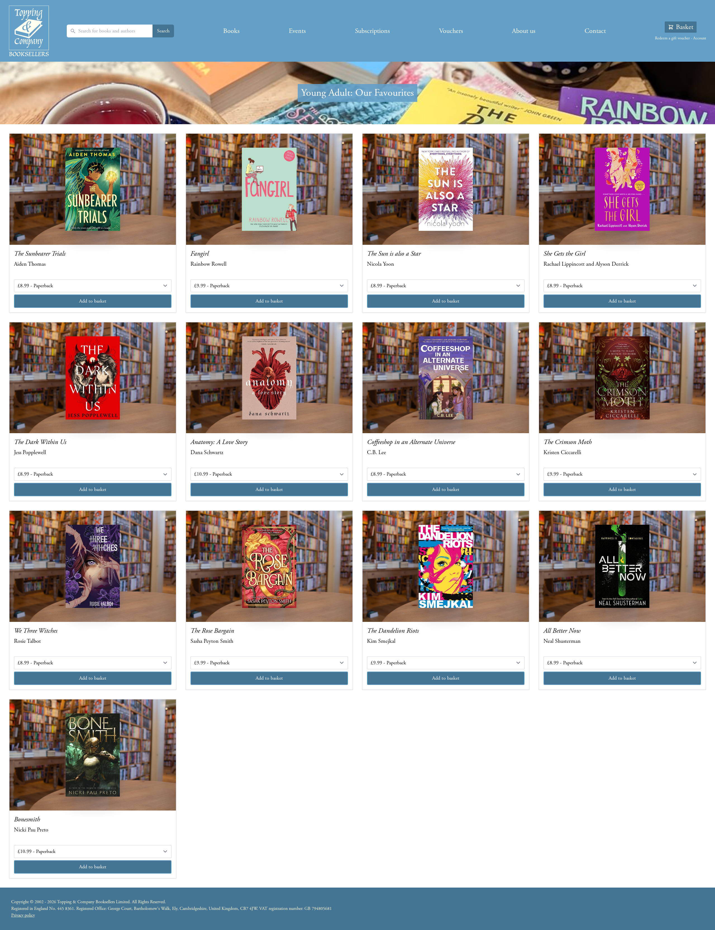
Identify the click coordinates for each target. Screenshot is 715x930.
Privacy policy (23, 915)
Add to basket (92, 301)
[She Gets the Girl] (622, 189)
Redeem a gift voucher (672, 38)
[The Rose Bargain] (269, 566)
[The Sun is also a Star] (446, 189)
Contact (595, 31)
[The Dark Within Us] (92, 377)
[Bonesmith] (92, 755)
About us (523, 31)
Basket (684, 27)
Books (231, 31)
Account (699, 38)
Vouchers (451, 31)
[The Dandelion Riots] (446, 566)
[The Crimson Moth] (622, 377)
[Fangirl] (269, 189)
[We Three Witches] (92, 566)
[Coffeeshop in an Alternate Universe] (446, 377)
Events (297, 31)
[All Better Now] (622, 566)
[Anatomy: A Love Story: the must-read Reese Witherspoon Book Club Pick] (269, 377)
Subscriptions (372, 31)
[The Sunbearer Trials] (92, 189)
